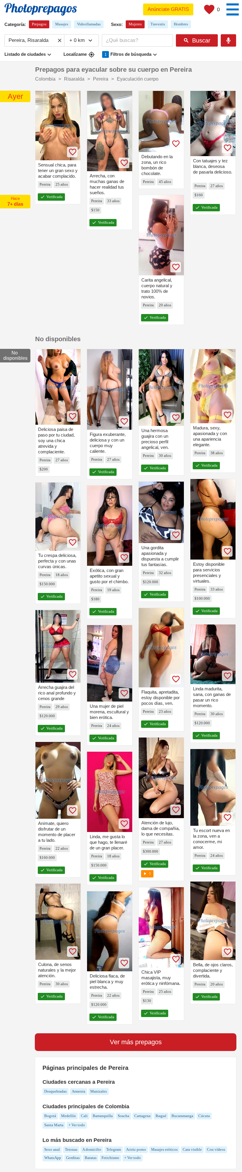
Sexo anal (52, 1149)
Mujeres (135, 24)
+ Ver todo (76, 1125)
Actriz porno (136, 1149)
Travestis (158, 24)
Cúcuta (204, 1116)
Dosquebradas (55, 1091)
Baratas (91, 1157)
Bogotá (50, 1116)
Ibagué (161, 1116)
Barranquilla (103, 1116)
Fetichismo (110, 1157)
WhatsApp (52, 1157)
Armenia (78, 1091)
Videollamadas (89, 24)
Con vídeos (216, 1149)
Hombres (181, 24)
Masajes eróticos (164, 1149)
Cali (84, 1116)
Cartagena (142, 1116)
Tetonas (71, 1149)
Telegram (113, 1149)
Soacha (123, 1116)
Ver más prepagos (136, 1042)
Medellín (68, 1116)
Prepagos (39, 24)
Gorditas (73, 1157)
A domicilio (91, 1149)
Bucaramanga (182, 1116)
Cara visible (192, 1149)
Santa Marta (53, 1125)
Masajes (61, 24)
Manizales (98, 1091)
